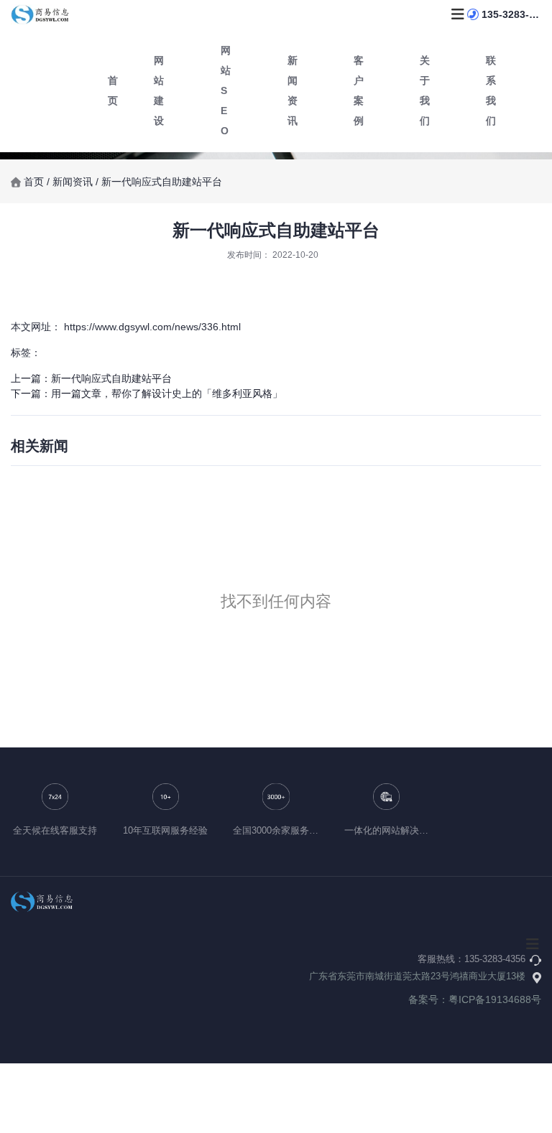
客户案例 (359, 90)
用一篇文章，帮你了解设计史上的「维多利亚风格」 (166, 393)
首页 (35, 181)
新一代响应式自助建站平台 (111, 378)
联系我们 (491, 90)
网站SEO (226, 90)
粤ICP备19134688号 (494, 999)
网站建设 (159, 90)
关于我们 (425, 90)
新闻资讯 (293, 90)
